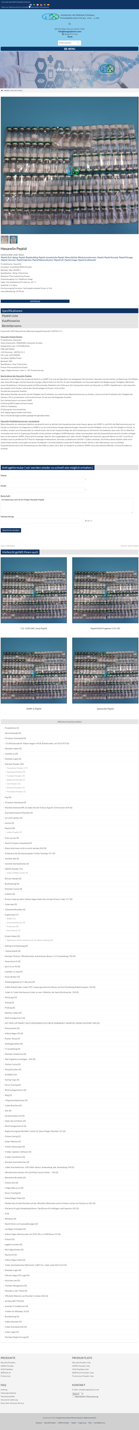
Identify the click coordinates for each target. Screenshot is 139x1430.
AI (10, 1372)
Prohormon (11, 926)
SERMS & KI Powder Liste (83, 1372)
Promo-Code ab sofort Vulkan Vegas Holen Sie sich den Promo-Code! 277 (37, 899)
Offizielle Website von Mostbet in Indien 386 (25, 1296)
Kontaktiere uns (99, 1423)
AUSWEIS (9, 1074)
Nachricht (9, 1255)
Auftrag (4, 1389)
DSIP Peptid (8, 546)
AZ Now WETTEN (13, 1301)
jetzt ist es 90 (11, 966)
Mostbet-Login (11, 759)
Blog (7, 1095)
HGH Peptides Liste (80, 1369)
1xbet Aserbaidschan (14, 1327)
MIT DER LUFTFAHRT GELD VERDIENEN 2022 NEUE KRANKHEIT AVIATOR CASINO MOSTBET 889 (51, 1023)
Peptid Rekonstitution (42, 260)
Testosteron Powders (15, 768)
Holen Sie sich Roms (14, 1121)
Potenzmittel (11, 1028)
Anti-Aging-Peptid (16, 257)
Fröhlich (8, 894)
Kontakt (25, 7)
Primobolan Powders (15, 792)
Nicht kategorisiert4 (14, 1126)
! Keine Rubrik (11, 951)
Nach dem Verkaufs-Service (12, 1403)
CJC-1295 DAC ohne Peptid (33, 628)
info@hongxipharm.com (69, 31)
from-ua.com (10, 838)
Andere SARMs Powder (16, 873)
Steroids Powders (8, 1362)
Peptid (6, 90)
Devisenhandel (11, 733)
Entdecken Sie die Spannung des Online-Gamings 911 (28, 853)
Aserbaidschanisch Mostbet (17, 813)
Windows (9, 1218)
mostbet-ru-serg (12, 971)
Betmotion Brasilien (14, 1177)
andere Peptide (13, 832)
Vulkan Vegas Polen (13, 1260)
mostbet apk (10, 858)
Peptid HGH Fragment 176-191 (105, 628)
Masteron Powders (14, 788)
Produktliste (10, 728)
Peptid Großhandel (87, 260)
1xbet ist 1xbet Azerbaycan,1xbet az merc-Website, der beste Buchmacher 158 (40, 992)
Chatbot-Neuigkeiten (14, 1285)
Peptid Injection (23, 260)
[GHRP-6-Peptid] (34, 702)
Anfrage (35, 301)
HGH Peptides (7, 1369)
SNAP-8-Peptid (129, 546)
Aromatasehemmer (14, 923)
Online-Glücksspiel (13, 1146)
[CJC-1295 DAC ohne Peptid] (34, 622)
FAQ (90, 1423)
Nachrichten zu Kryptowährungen (20, 1224)
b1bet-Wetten (11, 1141)
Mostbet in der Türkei (14, 1291)
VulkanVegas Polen (13, 1198)
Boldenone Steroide (14, 780)
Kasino (8, 823)
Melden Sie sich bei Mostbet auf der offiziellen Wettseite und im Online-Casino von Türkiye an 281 (48, 1203)
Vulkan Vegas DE (12, 1033)
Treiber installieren (13, 1157)
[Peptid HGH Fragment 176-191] (105, 622)
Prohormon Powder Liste (83, 1376)
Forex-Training (11, 1085)
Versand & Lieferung (9, 1400)
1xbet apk (9, 904)
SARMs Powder (12, 869)
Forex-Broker (11, 977)
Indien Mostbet (12, 1321)
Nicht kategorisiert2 (14, 1090)
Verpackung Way (8, 1396)
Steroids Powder (12, 764)
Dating (8, 1002)
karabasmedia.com (13, 1116)
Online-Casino (11, 1064)
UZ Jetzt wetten (12, 818)
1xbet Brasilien (12, 1105)
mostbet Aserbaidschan (15, 863)
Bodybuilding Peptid (35, 257)
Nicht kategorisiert (13, 1018)
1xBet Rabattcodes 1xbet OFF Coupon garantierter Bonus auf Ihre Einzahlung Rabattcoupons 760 (48, 987)
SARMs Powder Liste (81, 1366)
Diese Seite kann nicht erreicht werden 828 (24, 848)
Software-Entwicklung (15, 946)
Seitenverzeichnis (15, 7)
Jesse (70, 36)
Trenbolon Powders (14, 776)
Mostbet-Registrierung (15, 1337)
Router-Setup (11, 1038)
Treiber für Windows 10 (15, 1311)
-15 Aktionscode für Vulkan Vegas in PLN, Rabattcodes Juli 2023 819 (35, 743)
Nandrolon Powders (14, 772)
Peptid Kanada (111, 257)
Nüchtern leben (12, 1013)
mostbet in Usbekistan (15, 1306)
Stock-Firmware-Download (17, 843)
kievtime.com (11, 1280)
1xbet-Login (10, 1332)
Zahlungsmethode (8, 1393)
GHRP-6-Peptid (33, 708)
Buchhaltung (10, 883)
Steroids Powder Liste (81, 1362)
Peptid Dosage (125, 257)
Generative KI (11, 961)
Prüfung (8, 1007)
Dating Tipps (10, 1079)
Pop (6, 797)
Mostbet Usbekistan (14, 1054)
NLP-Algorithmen (12, 1249)
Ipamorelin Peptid (105, 708)
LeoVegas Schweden (14, 1229)
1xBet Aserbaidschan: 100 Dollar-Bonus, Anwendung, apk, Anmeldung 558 (38, 1167)
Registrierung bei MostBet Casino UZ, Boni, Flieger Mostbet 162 (34, 1131)
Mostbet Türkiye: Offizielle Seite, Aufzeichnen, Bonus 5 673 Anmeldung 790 (38, 956)
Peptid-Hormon (8, 260)
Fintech (8, 1239)
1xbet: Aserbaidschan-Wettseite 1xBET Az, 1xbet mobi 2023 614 (34, 1265)
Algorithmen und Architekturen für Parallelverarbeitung (28, 940)
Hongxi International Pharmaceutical (69, 1418)
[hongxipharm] (69, 19)
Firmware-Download (14, 738)
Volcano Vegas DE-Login (15, 1275)
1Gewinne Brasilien (13, 909)
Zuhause (39, 1423)
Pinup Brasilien (11, 1069)
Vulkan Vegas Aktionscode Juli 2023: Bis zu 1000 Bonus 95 (31, 1234)
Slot (6, 1110)
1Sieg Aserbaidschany (15, 1100)
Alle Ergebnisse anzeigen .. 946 (18, 1059)
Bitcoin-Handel (11, 878)
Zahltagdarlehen (12, 1043)
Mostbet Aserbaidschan (15, 1162)
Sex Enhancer (12, 930)
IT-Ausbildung (11, 1049)
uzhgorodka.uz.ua (12, 1188)
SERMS (10, 919)
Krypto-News (11, 936)
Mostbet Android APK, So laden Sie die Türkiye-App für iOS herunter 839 (37, 807)
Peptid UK (59, 260)
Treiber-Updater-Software (16, 1152)
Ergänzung (9, 914)
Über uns (4, 7)
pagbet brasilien (12, 1244)
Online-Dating (11, 1136)
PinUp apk (9, 997)
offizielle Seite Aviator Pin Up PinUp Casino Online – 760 (30, 1172)
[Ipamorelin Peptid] (105, 702)
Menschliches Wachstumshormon (80, 257)
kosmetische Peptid (54, 257)
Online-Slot (10, 1182)
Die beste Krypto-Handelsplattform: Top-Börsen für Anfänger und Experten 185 (40, 1208)
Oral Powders (12, 784)
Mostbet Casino (12, 889)
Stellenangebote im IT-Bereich (18, 982)
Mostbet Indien (12, 748)
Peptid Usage (70, 260)
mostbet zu (10, 753)
